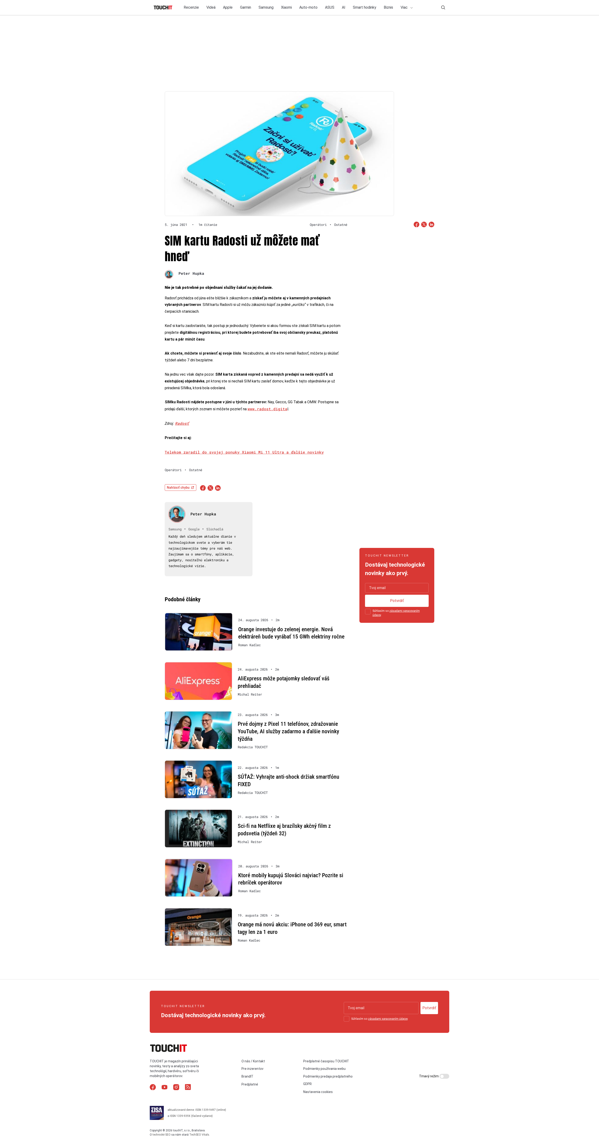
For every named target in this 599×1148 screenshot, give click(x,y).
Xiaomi (286, 7)
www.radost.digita (267, 408)
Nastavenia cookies (318, 1092)
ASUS (329, 7)
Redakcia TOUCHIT (253, 747)
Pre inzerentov (252, 1069)
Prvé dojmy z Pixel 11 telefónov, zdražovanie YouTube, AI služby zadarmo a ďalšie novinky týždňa (288, 731)
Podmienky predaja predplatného (328, 1076)
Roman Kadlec (249, 645)
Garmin (245, 7)
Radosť (182, 423)
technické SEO (162, 1134)
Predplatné (249, 1084)
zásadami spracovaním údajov (388, 1018)
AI (343, 7)
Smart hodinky (364, 7)
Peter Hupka (191, 273)
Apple (228, 7)
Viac (405, 7)
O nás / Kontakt (253, 1061)
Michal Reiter (250, 694)
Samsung (266, 7)
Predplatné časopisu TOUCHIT (326, 1061)
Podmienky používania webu (324, 1069)
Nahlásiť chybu (178, 487)
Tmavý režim (429, 1076)
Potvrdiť (397, 600)
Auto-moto (308, 7)
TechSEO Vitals (199, 1134)
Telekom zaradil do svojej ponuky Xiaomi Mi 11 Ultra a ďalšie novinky (244, 452)
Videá (210, 7)
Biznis (388, 7)
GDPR (307, 1084)
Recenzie (191, 7)
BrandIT (247, 1076)
